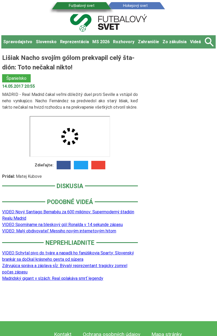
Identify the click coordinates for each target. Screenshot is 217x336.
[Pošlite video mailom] (98, 165)
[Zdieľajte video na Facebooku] (64, 165)
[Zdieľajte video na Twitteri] (81, 165)
